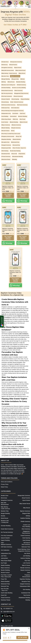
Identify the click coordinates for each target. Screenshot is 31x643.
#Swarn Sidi (14, 153)
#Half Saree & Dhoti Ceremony (8, 104)
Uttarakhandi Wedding (24, 597)
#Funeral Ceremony (18, 96)
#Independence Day (6, 113)
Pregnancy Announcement (26, 575)
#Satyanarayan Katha (6, 147)
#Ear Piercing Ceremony (7, 93)
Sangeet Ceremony (25, 584)
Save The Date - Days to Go (5, 589)
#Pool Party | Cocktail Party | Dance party (11, 133)
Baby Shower (26, 507)
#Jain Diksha (15, 113)
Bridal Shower (4, 518)
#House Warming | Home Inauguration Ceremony (12, 110)
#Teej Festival (22, 153)
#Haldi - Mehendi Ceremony (16, 102)
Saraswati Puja (5, 586)
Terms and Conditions (6, 481)
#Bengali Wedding (6, 79)
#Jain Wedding (5, 116)
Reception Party (26, 581)
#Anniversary (5, 64)
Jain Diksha (27, 553)
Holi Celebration (5, 550)
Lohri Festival (26, 563)
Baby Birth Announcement (5, 503)
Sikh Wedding (26, 589)
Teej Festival (26, 595)
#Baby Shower (22, 73)
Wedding (27, 600)
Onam (28, 572)
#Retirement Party (15, 142)
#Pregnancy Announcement (8, 136)
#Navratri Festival (5, 130)
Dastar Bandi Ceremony (7, 529)
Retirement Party (5, 584)
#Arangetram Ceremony (7, 67)
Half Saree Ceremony (6, 547)
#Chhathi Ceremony (21, 84)
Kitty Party (27, 560)
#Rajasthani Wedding (6, 139)
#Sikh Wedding (5, 150)
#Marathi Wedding (14, 122)
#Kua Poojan (22, 119)
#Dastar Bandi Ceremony (7, 90)
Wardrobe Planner (5, 600)
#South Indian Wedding (15, 150)
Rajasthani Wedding (25, 579)
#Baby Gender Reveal (20, 70)
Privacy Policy (4, 484)
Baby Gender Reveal (24, 503)
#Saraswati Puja (16, 145)
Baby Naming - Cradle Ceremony (5, 507)
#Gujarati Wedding (25, 99)
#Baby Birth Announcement (8, 70)
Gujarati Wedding (5, 540)
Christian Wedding (5, 525)
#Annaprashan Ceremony (16, 61)
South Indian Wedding (6, 593)
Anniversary (4, 498)
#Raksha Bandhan (17, 139)
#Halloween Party (5, 107)
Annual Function (26, 498)
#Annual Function (13, 64)
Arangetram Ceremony (7, 500)
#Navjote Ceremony (15, 127)
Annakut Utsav (4, 495)
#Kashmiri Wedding (22, 116)
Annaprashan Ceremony (24, 495)
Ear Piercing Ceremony (7, 532)
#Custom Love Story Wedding (19, 87)
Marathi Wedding (5, 565)
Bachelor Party (5, 511)
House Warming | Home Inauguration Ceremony (24, 550)
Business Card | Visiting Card (5, 521)
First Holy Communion (6, 535)
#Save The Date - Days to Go (19, 147)
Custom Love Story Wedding (26, 525)
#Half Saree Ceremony (22, 104)
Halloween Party (25, 547)
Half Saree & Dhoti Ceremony (26, 543)
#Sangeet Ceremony (6, 145)
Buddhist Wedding (25, 518)
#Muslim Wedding (6, 127)
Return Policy (4, 487)
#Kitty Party (15, 119)
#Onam (12, 130)
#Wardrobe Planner (6, 159)
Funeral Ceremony (25, 535)
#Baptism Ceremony (15, 76)
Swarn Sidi (3, 595)
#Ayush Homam (17, 67)
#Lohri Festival (5, 122)
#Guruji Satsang (5, 102)
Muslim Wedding (5, 570)
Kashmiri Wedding (25, 558)
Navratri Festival (5, 572)
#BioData (22, 79)
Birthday (28, 516)
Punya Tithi (4, 579)
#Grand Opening (15, 99)
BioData (3, 516)
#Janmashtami (13, 116)
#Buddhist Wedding (20, 81)
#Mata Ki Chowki (23, 122)
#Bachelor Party (5, 76)
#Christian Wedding (6, 87)
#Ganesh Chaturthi (6, 99)
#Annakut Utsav (5, 61)
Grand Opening (26, 538)
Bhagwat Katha (26, 513)
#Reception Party (5, 142)
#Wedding (14, 159)
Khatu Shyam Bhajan (6, 560)
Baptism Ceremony (25, 511)
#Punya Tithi (18, 136)
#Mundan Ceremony (16, 124)
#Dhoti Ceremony (18, 90)
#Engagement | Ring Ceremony (21, 93)
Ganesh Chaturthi (5, 538)
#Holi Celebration (15, 107)
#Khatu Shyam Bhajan (6, 119)
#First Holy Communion (7, 96)
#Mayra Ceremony (6, 124)
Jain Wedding (26, 556)
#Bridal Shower (11, 81)
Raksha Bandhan (5, 581)
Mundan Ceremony (25, 567)
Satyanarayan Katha (25, 586)
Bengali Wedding (5, 513)
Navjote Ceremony (25, 570)
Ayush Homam (26, 500)
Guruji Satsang (26, 540)
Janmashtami (4, 558)
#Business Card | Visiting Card (8, 84)
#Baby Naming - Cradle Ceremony (9, 73)
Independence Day (6, 553)
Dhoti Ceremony (26, 529)
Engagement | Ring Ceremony (26, 532)
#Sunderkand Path (6, 153)
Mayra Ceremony (5, 567)
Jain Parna (3, 556)
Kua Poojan (4, 563)
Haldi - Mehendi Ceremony (6, 543)
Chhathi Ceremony (25, 521)
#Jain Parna (22, 113)
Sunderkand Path (25, 593)
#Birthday (4, 81)
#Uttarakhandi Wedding (17, 156)
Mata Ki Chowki (26, 565)
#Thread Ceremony (6, 156)
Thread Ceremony (5, 597)
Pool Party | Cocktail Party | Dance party (6, 575)
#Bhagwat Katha (15, 79)
